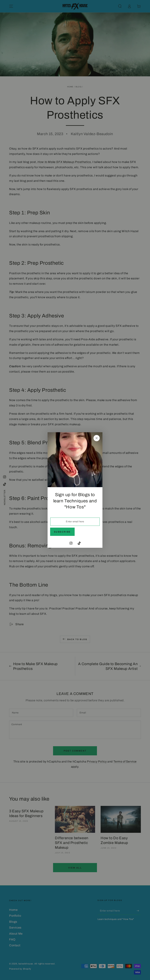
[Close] (97, 438)
